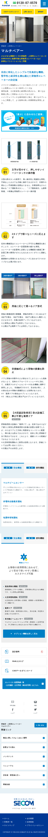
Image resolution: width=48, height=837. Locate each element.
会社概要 (30, 818)
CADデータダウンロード (22, 670)
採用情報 (30, 822)
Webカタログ (18, 661)
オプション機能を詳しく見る (26, 633)
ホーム (6, 818)
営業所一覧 (8, 822)
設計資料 (16, 651)
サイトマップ (9, 825)
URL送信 (12, 705)
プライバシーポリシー (35, 825)
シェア (13, 713)
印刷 (35, 705)
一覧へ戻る (40, 725)
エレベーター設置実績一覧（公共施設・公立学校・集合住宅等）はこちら (22, 683)
